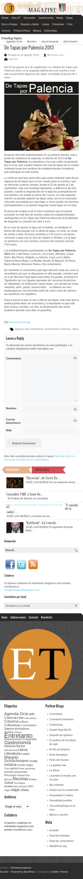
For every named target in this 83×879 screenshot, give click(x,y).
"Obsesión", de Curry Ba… (43, 477)
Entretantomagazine (20, 867)
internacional (10, 750)
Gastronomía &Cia (18, 322)
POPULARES (42, 469)
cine (20, 718)
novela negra (25, 765)
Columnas (58, 24)
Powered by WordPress (23, 871)
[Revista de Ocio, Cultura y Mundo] (41, 8)
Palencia (65, 329)
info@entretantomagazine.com (22, 590)
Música (37, 30)
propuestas (20, 771)
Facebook (10, 564)
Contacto (33, 617)
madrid (25, 753)
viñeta (24, 790)
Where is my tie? (59, 814)
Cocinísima (55, 714)
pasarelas (30, 768)
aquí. (30, 829)
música (10, 764)
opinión (14, 768)
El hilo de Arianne (59, 749)
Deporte (9, 728)
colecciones (30, 718)
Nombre (11, 408)
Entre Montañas (58, 754)
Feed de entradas (59, 835)
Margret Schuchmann (16, 759)
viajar (15, 789)
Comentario (13, 357)
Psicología (10, 775)
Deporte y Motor (29, 24)
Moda (59, 17)
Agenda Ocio (14, 41)
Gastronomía (46, 17)
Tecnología (19, 783)
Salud (8, 782)
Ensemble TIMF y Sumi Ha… (25, 494)
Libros (23, 750)
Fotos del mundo (59, 759)
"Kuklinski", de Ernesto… (42, 522)
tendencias (11, 786)
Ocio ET (16, 17)
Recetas (32, 41)
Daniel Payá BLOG (60, 729)
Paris (21, 768)
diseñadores (21, 728)
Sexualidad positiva (60, 800)
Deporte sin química (61, 735)
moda (33, 761)
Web (9, 430)
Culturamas (12, 725)
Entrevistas (50, 30)
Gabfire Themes (59, 871)
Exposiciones (13, 739)
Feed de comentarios (61, 841)
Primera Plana (21, 30)
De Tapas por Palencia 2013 (29, 47)
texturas (22, 786)
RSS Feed (33, 564)
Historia (9, 746)
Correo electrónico (13, 421)
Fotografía (30, 739)
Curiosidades (29, 725)
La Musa (54, 770)
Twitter (21, 564)
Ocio (6, 768)
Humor (20, 746)
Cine (70, 24)
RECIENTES (12, 469)
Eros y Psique (9, 24)
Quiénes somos (18, 617)
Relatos (33, 779)
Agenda (13, 59)
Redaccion (57, 55)
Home (5, 17)
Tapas (75, 329)
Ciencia (5, 30)
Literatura (12, 753)
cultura (23, 721)
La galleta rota (57, 765)
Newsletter (46, 617)
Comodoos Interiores (61, 719)
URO (30, 786)
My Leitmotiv (56, 784)
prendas (9, 771)
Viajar (69, 17)
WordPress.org (58, 846)
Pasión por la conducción (64, 790)
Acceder (54, 830)
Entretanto (70, 41)
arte (32, 714)
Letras (45, 24)
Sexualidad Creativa (61, 795)
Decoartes (30, 17)
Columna (11, 721)
